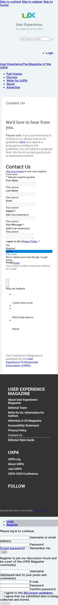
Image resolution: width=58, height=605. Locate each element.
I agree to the (28, 593)
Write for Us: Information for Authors (26, 414)
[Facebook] (12, 495)
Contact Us (15, 435)
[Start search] (52, 39)
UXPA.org (14, 459)
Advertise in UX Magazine (24, 420)
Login (10, 521)
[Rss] (44, 495)
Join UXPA (15, 469)
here (22, 142)
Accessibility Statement (23, 425)
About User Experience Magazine (22, 401)
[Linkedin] (33, 495)
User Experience (29, 24)
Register (12, 524)
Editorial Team (17, 407)
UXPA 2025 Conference (23, 473)
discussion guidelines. (38, 593)
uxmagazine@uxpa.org (42, 510)
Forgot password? (12, 548)
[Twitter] (23, 495)
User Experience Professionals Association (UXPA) (22, 362)
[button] (29, 33)
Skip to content (10, 1)
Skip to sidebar (32, 1)
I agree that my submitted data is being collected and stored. (29, 598)
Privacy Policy (17, 430)
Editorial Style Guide (21, 440)
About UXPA (16, 464)
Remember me (39, 548)
